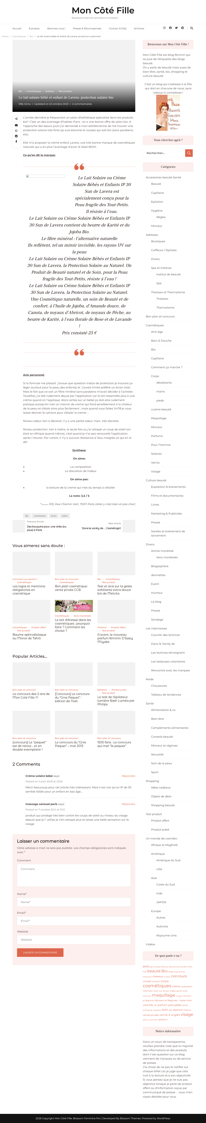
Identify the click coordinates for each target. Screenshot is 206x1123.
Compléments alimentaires (169, 728)
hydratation (186, 986)
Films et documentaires (167, 495)
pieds (160, 400)
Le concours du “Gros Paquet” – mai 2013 (70, 744)
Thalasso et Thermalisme (168, 292)
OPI (155, 1005)
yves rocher (153, 1020)
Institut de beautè (168, 274)
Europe (156, 911)
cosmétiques (40, 516)
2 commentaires (82, 104)
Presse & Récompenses (87, 28)
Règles (161, 217)
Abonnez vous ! (56, 28)
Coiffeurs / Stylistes (164, 250)
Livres (155, 504)
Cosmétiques (34, 91)
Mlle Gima (24, 104)
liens (155, 991)
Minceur (156, 226)
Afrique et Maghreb (164, 845)
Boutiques (158, 241)
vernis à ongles (170, 1014)
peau (178, 1005)
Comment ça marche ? (25, 579)
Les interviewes (156, 628)
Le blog (156, 601)
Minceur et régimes (164, 745)
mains (160, 391)
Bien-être (157, 719)
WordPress (163, 1118)
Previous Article (35, 521)
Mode (150, 679)
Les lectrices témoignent (168, 652)
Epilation (102, 690)
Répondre (128, 776)
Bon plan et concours (66, 579)
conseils (156, 981)
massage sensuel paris (41, 804)
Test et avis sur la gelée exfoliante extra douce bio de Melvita (114, 589)
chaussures (147, 977)
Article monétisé (162, 551)
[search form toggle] (191, 28)
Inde (159, 893)
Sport (154, 772)
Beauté (156, 184)
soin (165, 1009)
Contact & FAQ (117, 28)
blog (170, 971)
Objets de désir (161, 796)
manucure (147, 996)
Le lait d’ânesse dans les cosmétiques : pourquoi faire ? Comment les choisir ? (73, 625)
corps (165, 981)
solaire (65, 516)
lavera (53, 516)
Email (21, 912)
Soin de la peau (161, 763)
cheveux (157, 976)
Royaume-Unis (166, 935)
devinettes (158, 575)
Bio (20, 91)
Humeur (157, 593)
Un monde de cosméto (161, 838)
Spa (159, 283)
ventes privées (151, 1015)
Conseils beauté (162, 736)
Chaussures (159, 685)
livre (160, 991)
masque (179, 996)
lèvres (166, 991)
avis (146, 966)
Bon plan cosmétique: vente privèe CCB (71, 588)
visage (187, 1014)
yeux (145, 1020)
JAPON (161, 902)
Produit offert (38, 627)
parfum (162, 1004)
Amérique (158, 854)
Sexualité (157, 754)
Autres (160, 917)
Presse (155, 522)
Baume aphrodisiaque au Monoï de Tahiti (29, 636)
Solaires (50, 91)
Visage (155, 471)
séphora (178, 1009)
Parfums (101, 627)
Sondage (157, 619)
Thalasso (162, 298)
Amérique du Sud (168, 860)
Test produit (65, 91)
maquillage (163, 995)
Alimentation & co (163, 710)
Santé (150, 703)
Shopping (152, 781)
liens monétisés (82, 616)
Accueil (17, 28)
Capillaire (157, 193)
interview (148, 991)
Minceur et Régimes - (167, 1000)
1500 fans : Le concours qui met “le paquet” (114, 744)
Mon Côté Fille (103, 10)
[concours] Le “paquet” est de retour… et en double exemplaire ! (29, 745)
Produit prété (119, 690)
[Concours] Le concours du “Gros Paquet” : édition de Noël (72, 697)
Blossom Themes (130, 1118)
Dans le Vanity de (163, 643)
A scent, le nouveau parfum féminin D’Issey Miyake (115, 638)
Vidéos (150, 944)
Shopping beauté (163, 805)
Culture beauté (156, 480)
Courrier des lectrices (165, 635)
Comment (24, 860)
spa (170, 1010)
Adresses (152, 235)
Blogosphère (159, 566)
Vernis (155, 462)
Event (155, 584)
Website (22, 931)
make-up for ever (179, 990)
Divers (155, 259)
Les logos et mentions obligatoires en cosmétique (29, 589)
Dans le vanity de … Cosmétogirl (101, 528)
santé (185, 1005)
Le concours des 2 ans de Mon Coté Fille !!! (31, 695)
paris (171, 1005)
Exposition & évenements (168, 487)
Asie (154, 878)
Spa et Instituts (161, 268)
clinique (167, 977)
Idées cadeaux (161, 787)
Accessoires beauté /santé (163, 177)
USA (159, 869)
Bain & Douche (161, 340)
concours (179, 976)
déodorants (164, 382)
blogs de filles (179, 972)
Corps (155, 376)
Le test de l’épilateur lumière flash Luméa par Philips (116, 700)
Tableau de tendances (166, 694)
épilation (163, 1019)
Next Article (114, 523)
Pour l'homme (161, 445)
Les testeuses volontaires (168, 661)
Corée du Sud (165, 884)
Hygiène (157, 210)
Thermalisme (165, 307)
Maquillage (158, 418)
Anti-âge (157, 331)
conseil (147, 981)
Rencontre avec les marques (170, 670)
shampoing (147, 1010)
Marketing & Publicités (166, 513)
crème (176, 986)
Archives (139, 28)
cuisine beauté (161, 409)
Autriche (162, 926)
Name (22, 894)
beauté (154, 971)
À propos (34, 28)
